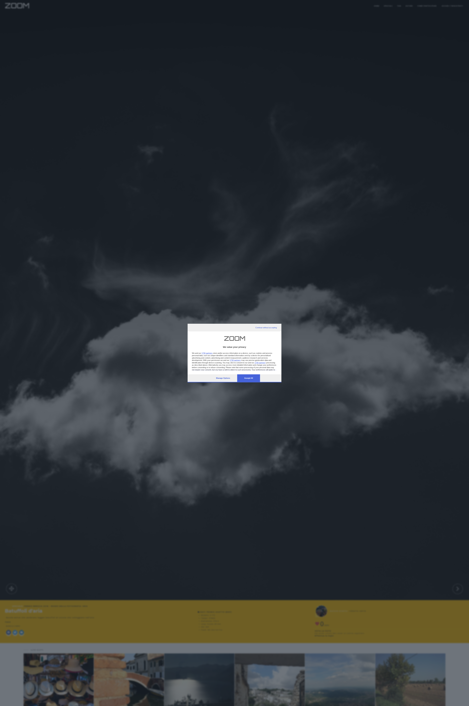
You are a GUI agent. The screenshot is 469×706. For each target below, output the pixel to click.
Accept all (248, 378)
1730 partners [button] (207, 353)
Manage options (223, 378)
